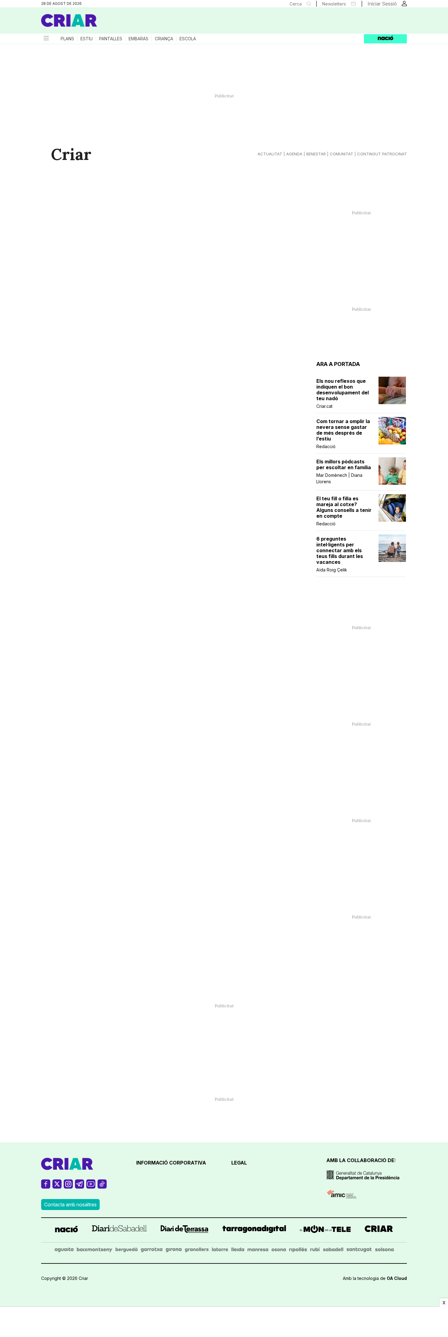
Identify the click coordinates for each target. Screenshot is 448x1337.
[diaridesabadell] (119, 1230)
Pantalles (110, 38)
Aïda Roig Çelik (331, 569)
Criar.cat (324, 406)
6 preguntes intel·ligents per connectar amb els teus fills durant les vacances (339, 550)
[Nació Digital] (100, 22)
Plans (67, 38)
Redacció (326, 446)
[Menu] (45, 39)
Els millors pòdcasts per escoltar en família (343, 464)
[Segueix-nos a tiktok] (102, 1186)
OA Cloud (397, 1278)
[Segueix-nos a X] (57, 1186)
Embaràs (138, 38)
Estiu (86, 38)
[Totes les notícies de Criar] (69, 20)
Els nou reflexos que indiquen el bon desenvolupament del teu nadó (342, 389)
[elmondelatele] (325, 1230)
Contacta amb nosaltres (70, 1204)
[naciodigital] (66, 1230)
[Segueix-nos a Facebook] (45, 1186)
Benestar (316, 153)
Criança (164, 38)
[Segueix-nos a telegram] (79, 1186)
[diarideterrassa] (184, 1230)
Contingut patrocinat (382, 153)
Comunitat (341, 153)
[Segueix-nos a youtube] (90, 1186)
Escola (188, 38)
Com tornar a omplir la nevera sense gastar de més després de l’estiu (343, 430)
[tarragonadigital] (254, 1230)
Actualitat (270, 153)
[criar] (378, 1230)
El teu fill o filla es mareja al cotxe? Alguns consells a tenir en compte (344, 507)
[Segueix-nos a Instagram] (68, 1186)
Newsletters (334, 3)
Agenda (294, 153)
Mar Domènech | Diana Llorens (339, 478)
